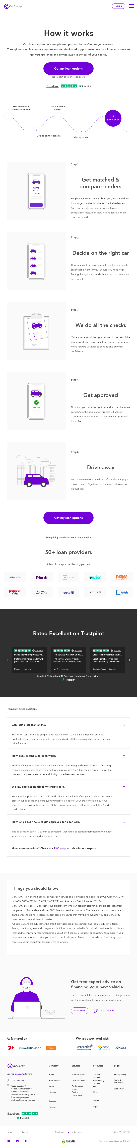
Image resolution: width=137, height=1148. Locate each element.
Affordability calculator (98, 1081)
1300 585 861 (108, 1010)
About (51, 1087)
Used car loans (78, 1081)
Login (119, 6)
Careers (52, 1101)
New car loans (78, 1075)
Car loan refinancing (77, 1093)
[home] (13, 6)
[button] (131, 6)
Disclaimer (118, 1089)
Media (96, 1101)
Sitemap (25, 1132)
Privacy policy (120, 1075)
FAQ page (60, 848)
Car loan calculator (97, 1075)
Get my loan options (68, 68)
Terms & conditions (118, 1080)
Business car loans (77, 1086)
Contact (52, 1093)
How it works (54, 1081)
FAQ (95, 1087)
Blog (95, 1092)
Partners (52, 1107)
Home (51, 1075)
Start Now (79, 1010)
